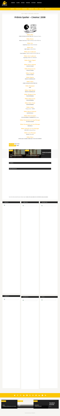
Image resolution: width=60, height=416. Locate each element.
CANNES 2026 (30, 8)
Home (22, 13)
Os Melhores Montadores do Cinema (9, 406)
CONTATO (12, 8)
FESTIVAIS (33, 2)
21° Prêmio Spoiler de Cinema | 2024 (16, 156)
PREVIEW (28, 2)
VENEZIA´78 (41, 8)
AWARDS (13, 2)
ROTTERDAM (20, 401)
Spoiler (11, 154)
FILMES (18, 2)
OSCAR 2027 (18, 8)
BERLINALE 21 (47, 8)
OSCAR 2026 (24, 8)
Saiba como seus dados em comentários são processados (37, 196)
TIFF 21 (36, 8)
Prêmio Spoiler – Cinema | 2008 (33, 13)
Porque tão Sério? (38, 406)
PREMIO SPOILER (16, 143)
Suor (19, 405)
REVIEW (22, 2)
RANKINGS (39, 2)
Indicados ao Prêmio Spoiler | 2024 (33, 155)
